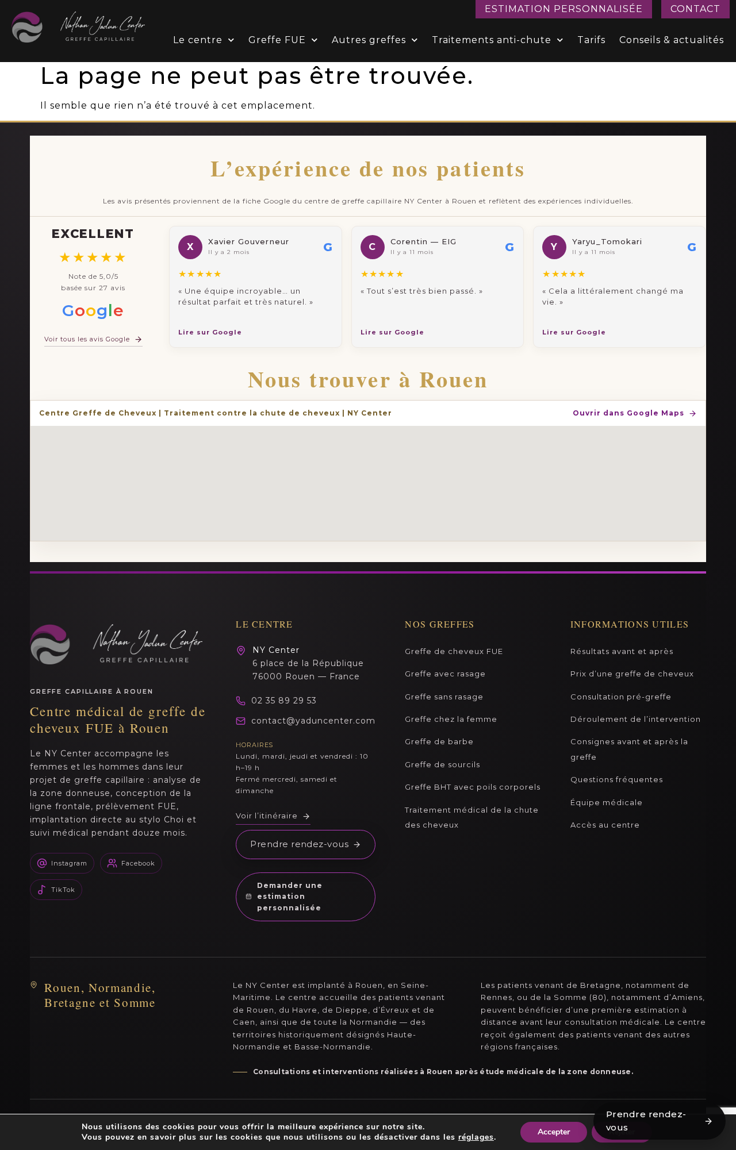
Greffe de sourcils (442, 764)
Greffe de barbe (439, 741)
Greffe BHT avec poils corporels (472, 786)
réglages (476, 1137)
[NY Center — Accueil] (116, 644)
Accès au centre (605, 824)
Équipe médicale (606, 802)
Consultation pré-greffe (621, 696)
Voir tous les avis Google (87, 339)
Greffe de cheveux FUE (454, 651)
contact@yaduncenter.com (313, 721)
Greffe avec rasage (445, 673)
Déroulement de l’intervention (635, 719)
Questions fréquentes (616, 779)
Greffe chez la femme (451, 719)
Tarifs (591, 39)
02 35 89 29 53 (284, 700)
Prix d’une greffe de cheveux (632, 673)
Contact (695, 8)
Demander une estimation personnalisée (290, 897)
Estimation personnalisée (564, 8)
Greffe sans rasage (444, 696)
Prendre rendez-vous (299, 844)
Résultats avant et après (621, 651)
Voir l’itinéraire (267, 815)
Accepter (554, 1131)
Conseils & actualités (671, 39)
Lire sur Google (210, 332)
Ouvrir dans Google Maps (628, 413)
